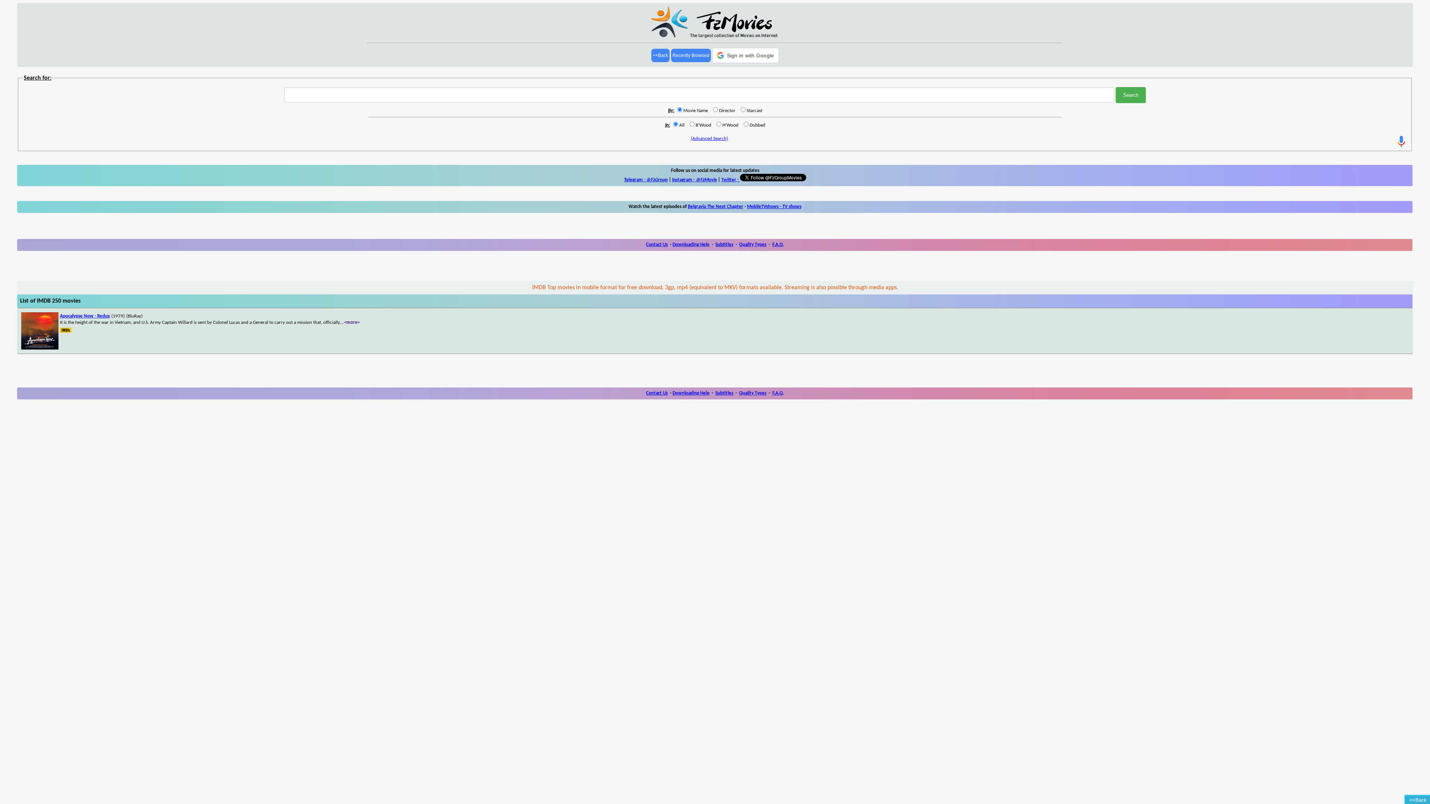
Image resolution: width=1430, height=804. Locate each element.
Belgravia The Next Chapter (715, 206)
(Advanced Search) (709, 138)
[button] (745, 55)
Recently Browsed (691, 55)
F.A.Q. (778, 244)
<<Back (660, 55)
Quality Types (752, 244)
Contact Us (657, 244)
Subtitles (724, 244)
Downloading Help (691, 244)
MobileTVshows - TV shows (774, 206)
